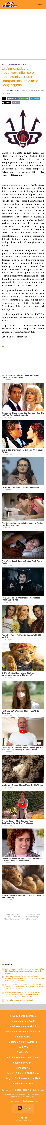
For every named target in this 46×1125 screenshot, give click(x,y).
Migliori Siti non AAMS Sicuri (23, 1073)
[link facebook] (22, 1117)
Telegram (36, 98)
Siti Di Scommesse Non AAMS (23, 1057)
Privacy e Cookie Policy (23, 1015)
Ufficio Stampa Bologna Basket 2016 (17, 90)
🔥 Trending (7, 964)
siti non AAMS (23, 1036)
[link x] (18, 1117)
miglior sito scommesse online (23, 1031)
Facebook (13, 98)
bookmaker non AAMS (23, 1021)
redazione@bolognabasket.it (26, 1101)
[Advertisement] (23, 36)
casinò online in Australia (23, 1041)
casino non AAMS (23, 1062)
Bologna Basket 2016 (17, 64)
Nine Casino (23, 1067)
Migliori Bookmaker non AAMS (23, 1078)
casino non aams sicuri (23, 1026)
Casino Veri (23, 1052)
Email (17, 102)
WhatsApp (24, 98)
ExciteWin (23, 1047)
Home (4, 64)
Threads (7, 102)
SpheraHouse (27, 1120)
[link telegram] (26, 1117)
